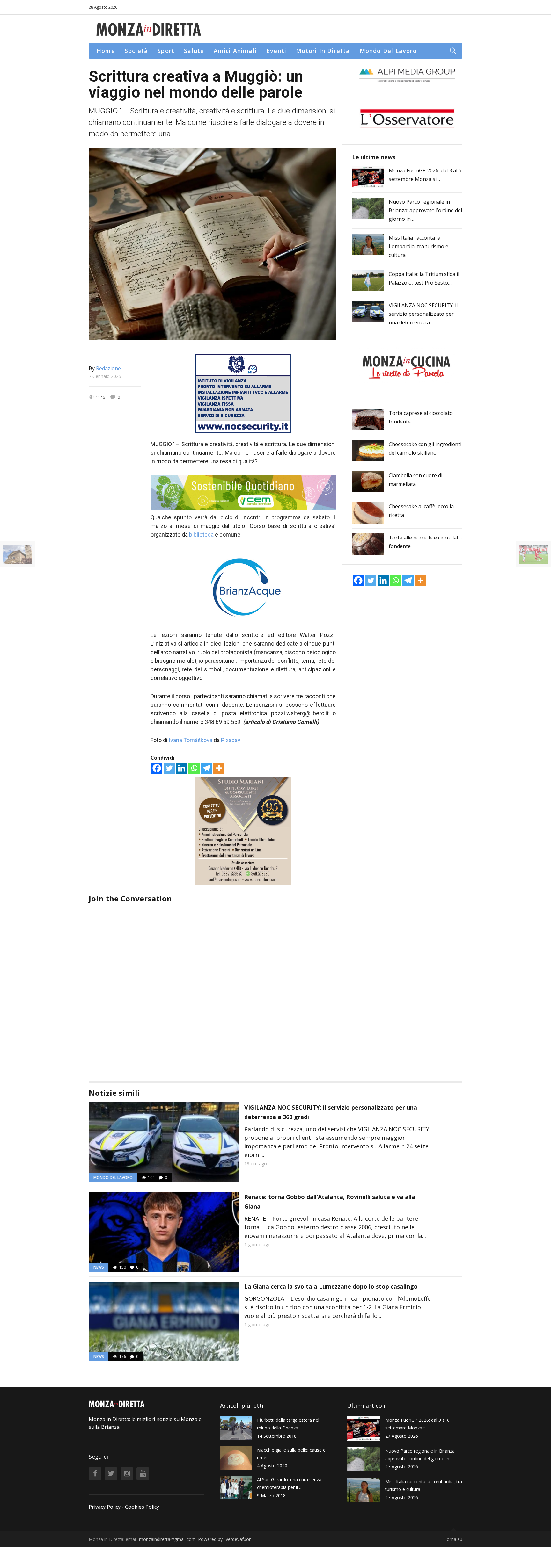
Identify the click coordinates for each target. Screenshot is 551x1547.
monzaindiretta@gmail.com (167, 1539)
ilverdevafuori (238, 1539)
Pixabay (230, 740)
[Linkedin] (181, 768)
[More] (218, 768)
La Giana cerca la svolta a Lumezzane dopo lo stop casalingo (331, 1286)
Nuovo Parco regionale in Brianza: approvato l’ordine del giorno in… (425, 210)
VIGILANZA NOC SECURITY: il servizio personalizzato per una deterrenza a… (423, 314)
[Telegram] (206, 768)
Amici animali (235, 50)
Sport (166, 50)
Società (136, 50)
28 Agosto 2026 (103, 7)
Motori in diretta (323, 50)
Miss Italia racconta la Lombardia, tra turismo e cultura (418, 246)
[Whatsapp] (194, 768)
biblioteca (201, 534)
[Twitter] (169, 768)
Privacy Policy (105, 1506)
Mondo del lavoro (388, 50)
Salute (194, 50)
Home (106, 50)
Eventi (276, 50)
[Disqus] (212, 984)
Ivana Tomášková (190, 740)
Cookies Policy (142, 1506)
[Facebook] (156, 768)
